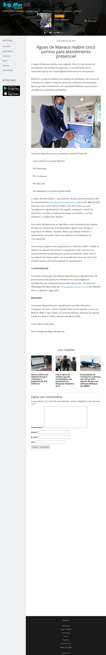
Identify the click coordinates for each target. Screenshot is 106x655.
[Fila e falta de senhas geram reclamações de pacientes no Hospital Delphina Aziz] (66, 363)
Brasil (5, 61)
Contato (78, 11)
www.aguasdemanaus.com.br (63, 202)
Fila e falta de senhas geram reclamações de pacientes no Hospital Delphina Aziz (65, 380)
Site (33, 442)
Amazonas (6, 56)
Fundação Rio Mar (62, 11)
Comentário (37, 427)
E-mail (35, 437)
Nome (34, 432)
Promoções (47, 11)
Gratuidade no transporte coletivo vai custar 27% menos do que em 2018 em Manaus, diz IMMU (90, 380)
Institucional (66, 653)
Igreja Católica (8, 51)
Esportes (6, 65)
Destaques (6, 46)
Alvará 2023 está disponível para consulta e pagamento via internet (39, 379)
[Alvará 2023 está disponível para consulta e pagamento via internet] (41, 363)
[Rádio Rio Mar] (13, 3)
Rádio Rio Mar (8, 70)
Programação (32, 11)
